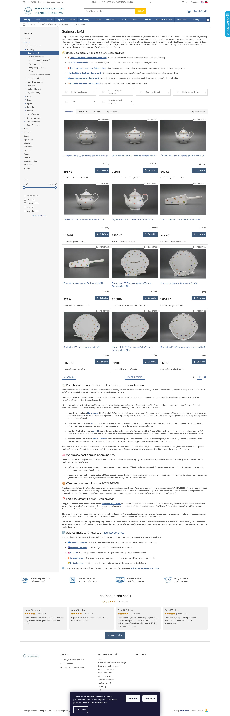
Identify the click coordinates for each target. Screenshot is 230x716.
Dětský (27, 136)
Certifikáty (102, 686)
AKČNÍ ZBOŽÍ (29, 164)
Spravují (176, 711)
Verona (103, 439)
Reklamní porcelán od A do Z (109, 666)
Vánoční (27, 143)
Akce (30, 199)
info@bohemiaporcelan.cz (74, 659)
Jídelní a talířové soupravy (39, 74)
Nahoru (70, 377)
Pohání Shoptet (197, 710)
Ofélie (95, 439)
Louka (29, 96)
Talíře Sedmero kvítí (79, 62)
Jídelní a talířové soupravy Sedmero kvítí (88, 57)
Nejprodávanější (112, 111)
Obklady (27, 157)
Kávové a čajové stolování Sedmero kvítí (88, 68)
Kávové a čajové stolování (39, 60)
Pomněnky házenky (36, 78)
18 (205, 377)
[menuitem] (26, 19)
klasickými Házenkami (111, 503)
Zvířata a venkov (33, 118)
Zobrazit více (115, 635)
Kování (26, 154)
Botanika (30, 107)
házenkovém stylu (113, 532)
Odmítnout (133, 698)
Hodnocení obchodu (115, 595)
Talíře (31, 71)
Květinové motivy (34, 46)
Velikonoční (28, 146)
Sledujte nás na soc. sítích (74, 667)
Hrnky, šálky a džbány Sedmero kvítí (85, 73)
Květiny (30, 110)
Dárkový (27, 150)
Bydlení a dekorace (36, 56)
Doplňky (27, 132)
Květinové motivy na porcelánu (145, 568)
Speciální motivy (33, 121)
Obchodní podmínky (106, 679)
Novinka (32, 203)
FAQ (99, 690)
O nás (94, 2)
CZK (183, 2)
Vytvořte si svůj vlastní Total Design (117, 2)
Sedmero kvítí (33, 53)
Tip (30, 207)
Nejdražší (96, 111)
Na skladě (32, 195)
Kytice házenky (34, 92)
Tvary (26, 128)
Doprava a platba (104, 676)
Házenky (30, 49)
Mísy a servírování (36, 64)
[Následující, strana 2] (199, 377)
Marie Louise (92, 413)
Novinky (27, 168)
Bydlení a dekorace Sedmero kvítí (85, 83)
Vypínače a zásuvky (31, 161)
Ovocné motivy (33, 114)
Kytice (29, 103)
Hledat (140, 11)
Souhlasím (149, 698)
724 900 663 (68, 663)
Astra (93, 423)
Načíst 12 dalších (135, 377)
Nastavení (81, 709)
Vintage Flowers (34, 89)
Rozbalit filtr (38, 216)
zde (105, 702)
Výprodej (32, 211)
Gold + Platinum (33, 125)
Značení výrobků (104, 683)
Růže (29, 100)
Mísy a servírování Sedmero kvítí (84, 78)
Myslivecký (28, 139)
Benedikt (96, 431)
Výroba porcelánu (105, 673)
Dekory (27, 42)
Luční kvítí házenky (35, 82)
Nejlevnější (83, 111)
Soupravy (28, 38)
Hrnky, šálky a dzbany (37, 67)
